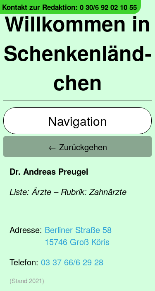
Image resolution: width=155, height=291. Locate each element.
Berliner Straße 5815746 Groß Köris (78, 236)
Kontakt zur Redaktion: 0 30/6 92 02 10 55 (69, 7)
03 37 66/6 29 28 (72, 262)
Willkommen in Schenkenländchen (78, 52)
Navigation (77, 121)
